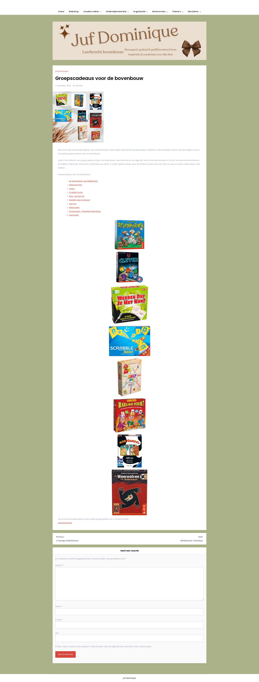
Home (61, 11)
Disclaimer (193, 11)
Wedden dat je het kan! (79, 200)
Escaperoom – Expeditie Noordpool (85, 211)
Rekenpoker (74, 207)
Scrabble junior (76, 192)
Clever (72, 188)
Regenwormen (75, 184)
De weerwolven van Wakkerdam (83, 181)
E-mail (59, 619)
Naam (58, 606)
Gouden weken (91, 11)
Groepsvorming (65, 522)
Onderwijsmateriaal (116, 11)
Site (57, 633)
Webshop (74, 11)
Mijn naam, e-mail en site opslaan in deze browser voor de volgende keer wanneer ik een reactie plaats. (105, 646)
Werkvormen (158, 11)
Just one (72, 203)
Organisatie (139, 11)
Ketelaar (79, 85)
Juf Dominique (61, 71)
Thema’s (176, 11)
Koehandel (74, 215)
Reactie (59, 565)
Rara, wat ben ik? (76, 196)
